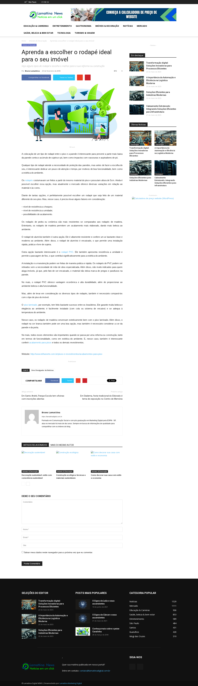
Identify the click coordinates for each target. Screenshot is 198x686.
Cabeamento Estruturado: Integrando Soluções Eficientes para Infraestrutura (161, 109)
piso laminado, (31, 305)
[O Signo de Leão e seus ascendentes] (83, 604)
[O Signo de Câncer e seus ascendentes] (83, 618)
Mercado (142, 26)
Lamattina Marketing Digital (70, 683)
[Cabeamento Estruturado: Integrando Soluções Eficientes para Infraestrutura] (136, 110)
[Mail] (169, 2)
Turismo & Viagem (85, 32)
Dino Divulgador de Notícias (42, 370)
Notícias (128, 26)
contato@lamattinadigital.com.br (95, 670)
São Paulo (134, 623)
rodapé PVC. (68, 252)
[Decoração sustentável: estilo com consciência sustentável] (37, 462)
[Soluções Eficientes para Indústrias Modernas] (136, 96)
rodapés (29, 180)
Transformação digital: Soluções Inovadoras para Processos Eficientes (159, 66)
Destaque (134, 174)
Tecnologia (64, 32)
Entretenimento (62, 26)
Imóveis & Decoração (107, 26)
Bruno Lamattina (32, 71)
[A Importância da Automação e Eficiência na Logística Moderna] (136, 81)
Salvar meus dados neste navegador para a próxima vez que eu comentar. (58, 552)
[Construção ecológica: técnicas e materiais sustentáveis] (72, 462)
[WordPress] (174, 2)
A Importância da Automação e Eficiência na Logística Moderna (161, 80)
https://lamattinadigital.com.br (52, 416)
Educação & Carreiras (36, 26)
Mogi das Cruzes (137, 636)
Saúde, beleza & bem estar (38, 32)
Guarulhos (134, 632)
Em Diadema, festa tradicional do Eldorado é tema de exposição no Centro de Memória (101, 397)
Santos (132, 627)
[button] (172, 29)
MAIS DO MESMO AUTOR (62, 445)
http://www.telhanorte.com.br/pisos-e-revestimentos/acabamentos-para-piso (66, 354)
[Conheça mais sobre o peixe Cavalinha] (83, 631)
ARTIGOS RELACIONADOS (35, 445)
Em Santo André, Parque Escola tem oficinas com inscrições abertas (43, 397)
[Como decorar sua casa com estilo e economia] (106, 462)
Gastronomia (83, 26)
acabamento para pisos (40, 342)
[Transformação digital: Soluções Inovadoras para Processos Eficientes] (136, 66)
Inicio (24, 41)
